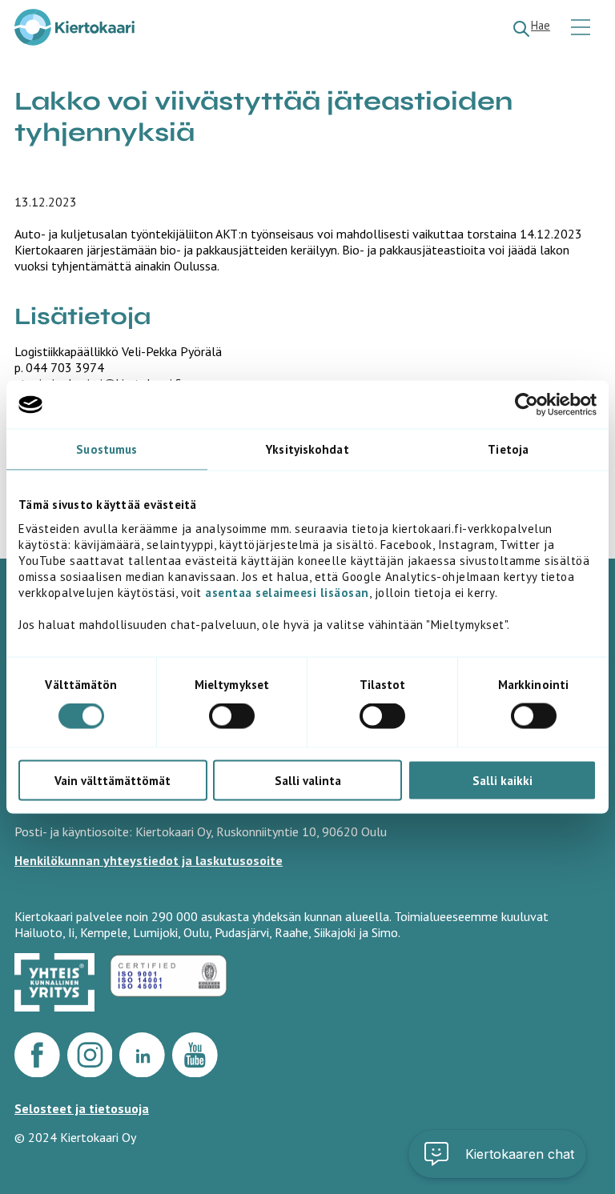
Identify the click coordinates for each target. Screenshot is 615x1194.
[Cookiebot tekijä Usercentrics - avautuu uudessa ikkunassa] (526, 405)
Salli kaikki (502, 779)
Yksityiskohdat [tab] (307, 449)
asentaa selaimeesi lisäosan (287, 591)
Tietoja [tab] (508, 449)
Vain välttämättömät (112, 779)
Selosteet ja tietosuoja (81, 1108)
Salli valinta (308, 779)
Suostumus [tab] (106, 449)
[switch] (232, 716)
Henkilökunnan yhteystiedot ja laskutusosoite (148, 860)
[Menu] (583, 28)
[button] (497, 1154)
